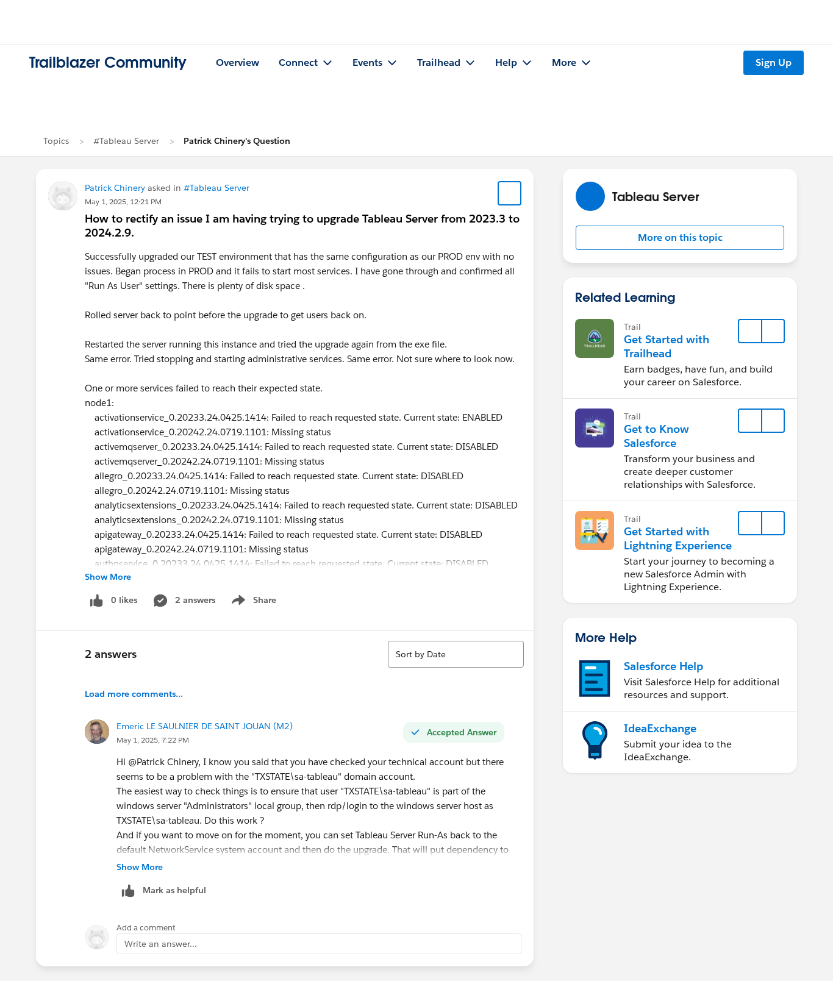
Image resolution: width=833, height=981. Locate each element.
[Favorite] (510, 193)
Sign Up (774, 62)
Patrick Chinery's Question (237, 140)
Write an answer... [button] (160, 943)
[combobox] (456, 654)
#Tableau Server (126, 140)
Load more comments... (134, 693)
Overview (237, 62)
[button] (680, 238)
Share (252, 602)
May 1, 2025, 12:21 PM (123, 201)
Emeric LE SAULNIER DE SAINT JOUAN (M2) (204, 726)
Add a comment (146, 927)
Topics (56, 140)
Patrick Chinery (115, 187)
